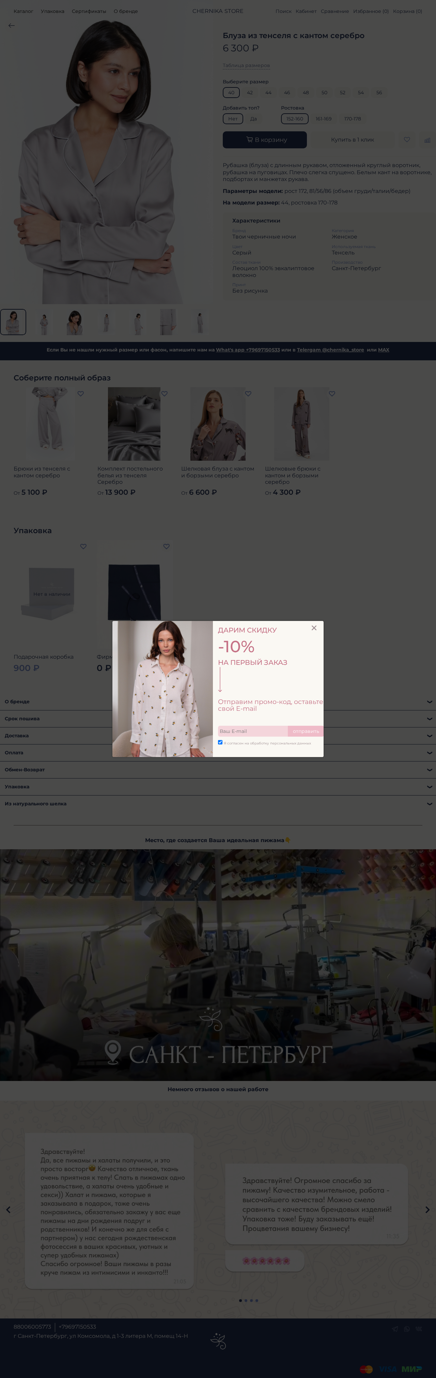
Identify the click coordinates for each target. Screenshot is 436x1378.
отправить (306, 731)
